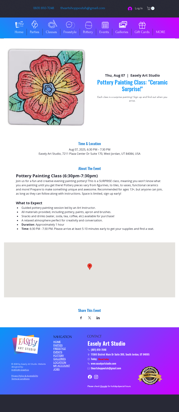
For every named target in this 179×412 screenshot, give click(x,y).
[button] (151, 8)
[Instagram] (96, 376)
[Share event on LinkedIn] (98, 317)
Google (103, 386)
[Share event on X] (89, 317)
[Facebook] (89, 376)
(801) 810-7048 (43, 8)
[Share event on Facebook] (81, 317)
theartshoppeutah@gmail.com (82, 8)
